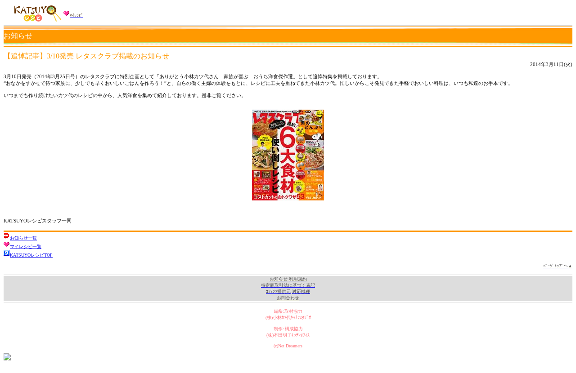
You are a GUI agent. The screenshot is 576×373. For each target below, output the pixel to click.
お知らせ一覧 (23, 237)
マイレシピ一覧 (25, 246)
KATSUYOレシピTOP (31, 255)
